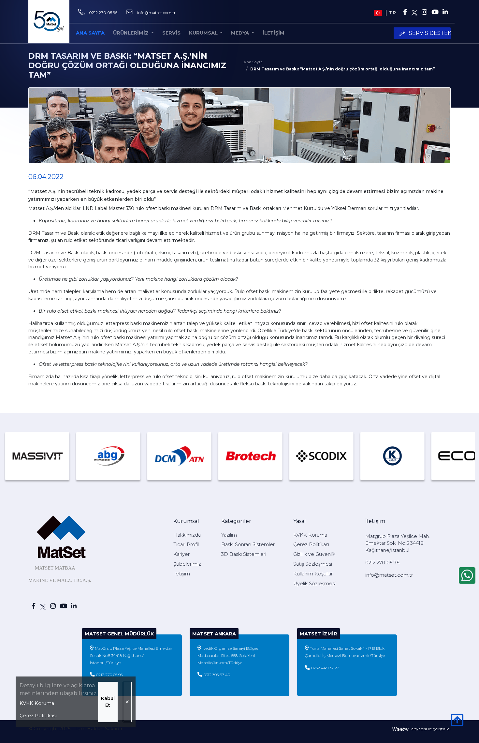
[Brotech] (226, 456)
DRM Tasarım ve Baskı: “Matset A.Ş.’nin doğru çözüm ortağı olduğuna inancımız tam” (342, 69)
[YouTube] (434, 13)
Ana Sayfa (253, 61)
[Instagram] (424, 13)
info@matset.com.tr (156, 12)
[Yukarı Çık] (457, 723)
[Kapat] (127, 702)
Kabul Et (108, 701)
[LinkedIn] (445, 13)
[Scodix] (297, 456)
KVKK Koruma (37, 703)
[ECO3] (439, 456)
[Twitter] (414, 13)
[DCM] (155, 456)
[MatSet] (48, 21)
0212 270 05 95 (103, 12)
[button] (205, 33)
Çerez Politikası (38, 716)
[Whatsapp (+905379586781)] (467, 575)
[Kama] (368, 456)
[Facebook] (405, 13)
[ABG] (84, 456)
